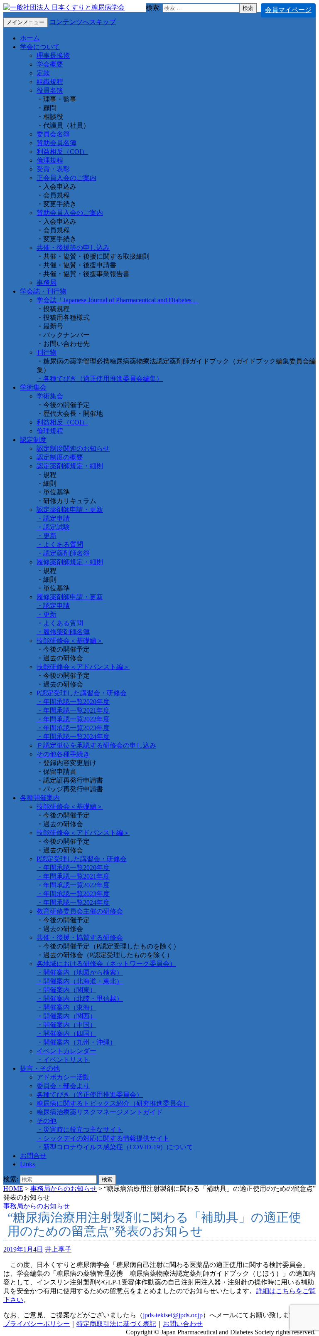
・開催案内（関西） (66, 1016)
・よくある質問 (60, 544)
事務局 (46, 282)
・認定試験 (53, 527)
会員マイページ (288, 9)
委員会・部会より (63, 1085)
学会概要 (50, 64)
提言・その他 (40, 1068)
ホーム (30, 38)
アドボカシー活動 (63, 1077)
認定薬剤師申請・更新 (70, 509)
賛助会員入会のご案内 (70, 212)
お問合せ (33, 1155)
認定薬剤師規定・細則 (70, 465)
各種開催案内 (40, 797)
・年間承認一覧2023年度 (73, 727)
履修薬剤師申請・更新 (70, 596)
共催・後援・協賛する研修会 (80, 937)
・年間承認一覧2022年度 (73, 719)
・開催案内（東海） (66, 1007)
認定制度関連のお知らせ (73, 448)
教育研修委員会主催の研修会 (80, 911)
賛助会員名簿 (56, 142)
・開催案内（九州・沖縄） (76, 1042)
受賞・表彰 (53, 169)
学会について (40, 46)
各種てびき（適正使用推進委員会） (90, 1094)
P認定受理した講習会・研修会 (82, 692)
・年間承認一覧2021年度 (73, 710)
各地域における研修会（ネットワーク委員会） (106, 963)
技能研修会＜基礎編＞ (70, 640)
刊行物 (46, 352)
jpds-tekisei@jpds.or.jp (173, 1315)
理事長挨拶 (53, 55)
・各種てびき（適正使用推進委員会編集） (100, 378)
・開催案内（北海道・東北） (80, 981)
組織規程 (50, 81)
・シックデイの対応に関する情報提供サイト (103, 1138)
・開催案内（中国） (66, 1024)
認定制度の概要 (60, 457)
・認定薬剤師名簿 (63, 553)
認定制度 (33, 439)
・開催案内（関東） (66, 989)
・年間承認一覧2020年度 (73, 701)
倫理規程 (50, 160)
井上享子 (58, 1249)
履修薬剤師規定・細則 (70, 562)
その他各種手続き (63, 754)
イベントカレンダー (66, 1050)
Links (27, 1164)
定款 (43, 73)
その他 (46, 1120)
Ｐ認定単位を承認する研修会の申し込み (96, 745)
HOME (13, 1188)
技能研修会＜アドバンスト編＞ (83, 666)
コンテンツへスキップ (82, 21)
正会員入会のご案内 (66, 177)
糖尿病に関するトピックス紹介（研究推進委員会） (113, 1103)
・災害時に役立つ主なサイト (80, 1129)
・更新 (46, 535)
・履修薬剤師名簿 (63, 631)
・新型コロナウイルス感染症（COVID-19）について (115, 1147)
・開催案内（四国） (66, 1033)
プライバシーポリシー (36, 1323)
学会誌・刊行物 (43, 291)
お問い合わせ (183, 1323)
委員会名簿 (53, 134)
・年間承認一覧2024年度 (73, 736)
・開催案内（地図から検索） (80, 972)
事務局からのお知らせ (63, 1188)
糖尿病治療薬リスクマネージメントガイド (100, 1112)
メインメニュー (25, 22)
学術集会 (33, 387)
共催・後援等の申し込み (73, 247)
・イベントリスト (63, 1059)
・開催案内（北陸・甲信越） (80, 998)
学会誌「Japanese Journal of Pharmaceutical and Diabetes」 (117, 300)
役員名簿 (50, 90)
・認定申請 (53, 518)
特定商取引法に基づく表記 (116, 1323)
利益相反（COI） (62, 151)
